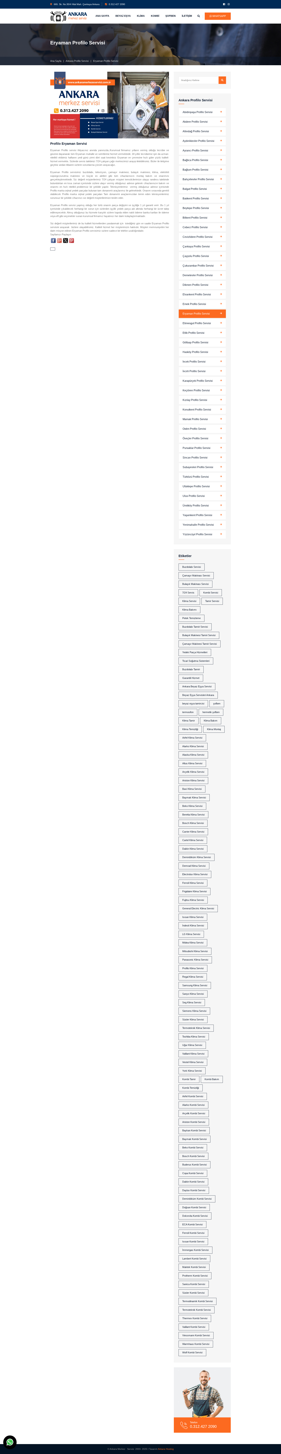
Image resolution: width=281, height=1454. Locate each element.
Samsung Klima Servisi (194, 985)
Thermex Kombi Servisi (194, 1318)
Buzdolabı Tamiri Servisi (195, 626)
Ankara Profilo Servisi (77, 61)
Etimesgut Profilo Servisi (197, 323)
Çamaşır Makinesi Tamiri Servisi (199, 643)
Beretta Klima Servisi (193, 814)
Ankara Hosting (166, 1449)
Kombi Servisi (210, 592)
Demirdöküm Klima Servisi (196, 857)
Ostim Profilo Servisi (194, 428)
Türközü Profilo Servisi (196, 476)
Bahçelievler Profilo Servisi (198, 179)
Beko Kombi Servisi (192, 1147)
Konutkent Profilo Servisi (197, 409)
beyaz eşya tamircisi (193, 703)
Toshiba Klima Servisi (193, 1036)
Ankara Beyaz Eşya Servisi (197, 686)
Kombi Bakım (212, 1079)
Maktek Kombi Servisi (194, 1267)
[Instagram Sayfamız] (229, 4)
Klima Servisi (189, 601)
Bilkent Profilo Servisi (195, 217)
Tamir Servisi (212, 601)
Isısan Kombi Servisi (193, 1241)
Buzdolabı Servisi (191, 566)
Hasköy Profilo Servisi (195, 352)
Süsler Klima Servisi (193, 1019)
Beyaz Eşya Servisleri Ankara (198, 695)
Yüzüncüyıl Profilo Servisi (197, 534)
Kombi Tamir (189, 1079)
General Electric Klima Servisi (198, 908)
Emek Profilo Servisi (194, 304)
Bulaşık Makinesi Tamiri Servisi (198, 635)
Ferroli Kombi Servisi (193, 1233)
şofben (216, 703)
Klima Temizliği (190, 729)
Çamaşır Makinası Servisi (196, 575)
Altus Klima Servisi (192, 763)
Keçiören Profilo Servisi (196, 390)
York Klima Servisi (192, 1070)
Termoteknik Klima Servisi (196, 1028)
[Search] (222, 80)
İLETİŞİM (187, 15)
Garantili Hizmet (190, 678)
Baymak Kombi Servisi (194, 1139)
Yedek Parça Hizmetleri (194, 652)
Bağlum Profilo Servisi (195, 169)
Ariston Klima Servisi (193, 780)
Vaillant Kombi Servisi (193, 1327)
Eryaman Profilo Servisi (196, 313)
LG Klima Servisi (191, 934)
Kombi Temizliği (190, 1087)
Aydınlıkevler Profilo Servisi (198, 141)
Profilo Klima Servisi (193, 968)
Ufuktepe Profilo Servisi (196, 486)
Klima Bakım (210, 720)
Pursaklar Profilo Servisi (196, 448)
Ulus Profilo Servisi (194, 496)
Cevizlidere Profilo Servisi (198, 237)
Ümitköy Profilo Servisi (196, 505)
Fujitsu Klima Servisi (193, 900)
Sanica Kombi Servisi (193, 1284)
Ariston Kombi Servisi (193, 1122)
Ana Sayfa (55, 61)
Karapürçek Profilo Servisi (198, 380)
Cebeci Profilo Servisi (195, 227)
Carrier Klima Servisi (193, 831)
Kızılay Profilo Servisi (195, 400)
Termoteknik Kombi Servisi (196, 1309)
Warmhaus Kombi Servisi (195, 1344)
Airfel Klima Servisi (192, 737)
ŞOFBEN (170, 15)
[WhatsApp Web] (10, 1442)
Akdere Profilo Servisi (195, 121)
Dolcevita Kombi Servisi (195, 1215)
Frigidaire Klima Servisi (194, 891)
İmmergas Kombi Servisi (195, 1250)
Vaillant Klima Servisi (193, 1053)
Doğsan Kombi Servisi (194, 1207)
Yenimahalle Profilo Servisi (198, 524)
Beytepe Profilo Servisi (196, 208)
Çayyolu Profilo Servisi (196, 256)
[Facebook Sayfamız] (224, 4)
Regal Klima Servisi (192, 976)
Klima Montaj (214, 729)
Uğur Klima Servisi (192, 1045)
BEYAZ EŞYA (123, 15)
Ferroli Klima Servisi (193, 883)
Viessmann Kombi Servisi (196, 1335)
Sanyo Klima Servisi (193, 993)
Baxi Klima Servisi (192, 789)
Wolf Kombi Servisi (192, 1352)
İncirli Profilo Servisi (194, 371)
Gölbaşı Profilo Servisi (195, 342)
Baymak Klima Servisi (194, 797)
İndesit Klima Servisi (193, 925)
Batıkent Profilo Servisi (196, 198)
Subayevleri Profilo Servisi (198, 467)
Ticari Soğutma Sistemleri (195, 661)
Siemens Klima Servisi (194, 1011)
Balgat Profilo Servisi (195, 189)
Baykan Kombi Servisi (194, 1130)
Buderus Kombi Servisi (194, 1164)
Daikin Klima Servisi (193, 848)
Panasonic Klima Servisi (195, 959)
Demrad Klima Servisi (194, 865)
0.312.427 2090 (116, 4)
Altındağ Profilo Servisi (196, 131)
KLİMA (141, 15)
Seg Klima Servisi (191, 1002)
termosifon (188, 712)
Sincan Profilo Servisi (195, 457)
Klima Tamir (188, 720)
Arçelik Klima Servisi (193, 771)
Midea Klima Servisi (192, 942)
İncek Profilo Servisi (194, 361)
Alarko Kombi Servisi (193, 1105)
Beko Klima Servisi (192, 806)
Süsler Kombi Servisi (193, 1292)
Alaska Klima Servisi (193, 754)
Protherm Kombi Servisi (195, 1275)
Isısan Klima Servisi (192, 917)
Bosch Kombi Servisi (193, 1156)
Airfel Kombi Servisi (192, 1096)
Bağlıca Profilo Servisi (195, 160)
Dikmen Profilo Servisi (195, 284)
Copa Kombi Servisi (192, 1173)
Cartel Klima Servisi (192, 840)
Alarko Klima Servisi (193, 746)
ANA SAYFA (102, 15)
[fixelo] (68, 16)
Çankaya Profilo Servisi (196, 246)
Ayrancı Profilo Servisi (195, 150)
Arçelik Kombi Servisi (193, 1113)
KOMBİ (155, 15)
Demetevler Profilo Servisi (198, 275)
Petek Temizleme (191, 618)
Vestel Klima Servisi (192, 1062)
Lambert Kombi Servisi (194, 1258)
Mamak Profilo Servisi (195, 419)
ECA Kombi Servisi (192, 1224)
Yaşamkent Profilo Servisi (197, 515)
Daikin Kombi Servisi (193, 1181)
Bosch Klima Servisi (193, 823)
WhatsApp (219, 16)
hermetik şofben (211, 712)
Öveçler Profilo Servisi (195, 438)
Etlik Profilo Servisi (193, 332)
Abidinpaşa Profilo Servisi (198, 112)
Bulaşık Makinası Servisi (195, 584)
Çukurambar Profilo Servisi (198, 265)
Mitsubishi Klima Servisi (195, 951)
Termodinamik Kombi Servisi (197, 1301)
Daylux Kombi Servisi (193, 1190)
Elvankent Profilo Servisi (197, 294)
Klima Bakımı (189, 609)
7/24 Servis (188, 592)
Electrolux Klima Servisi (194, 874)
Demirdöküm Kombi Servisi (197, 1198)
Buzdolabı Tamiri (191, 669)
